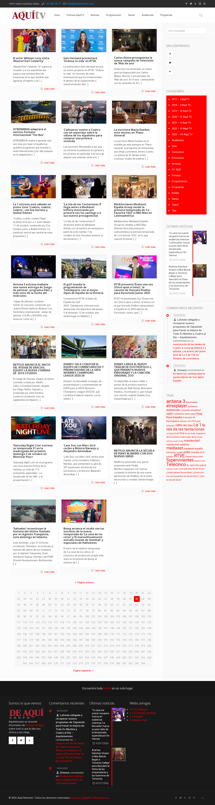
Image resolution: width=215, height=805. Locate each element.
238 (124, 651)
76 (74, 610)
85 (130, 610)
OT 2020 (176, 169)
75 (68, 610)
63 (130, 604)
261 (130, 657)
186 (75, 639)
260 (124, 657)
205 (56, 645)
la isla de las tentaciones (185, 427)
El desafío (187, 417)
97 (68, 616)
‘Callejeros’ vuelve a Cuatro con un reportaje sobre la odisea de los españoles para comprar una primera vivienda (82, 135)
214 (112, 645)
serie (200, 456)
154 (149, 628)
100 (87, 616)
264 (149, 657)
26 (37, 598)
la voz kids (190, 433)
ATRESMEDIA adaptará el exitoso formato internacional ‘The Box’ (29, 132)
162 (62, 634)
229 (68, 651)
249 (56, 657)
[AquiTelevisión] (29, 15)
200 (25, 645)
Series (175, 198)
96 (62, 616)
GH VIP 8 (192, 421)
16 (112, 593)
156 (25, 634)
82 (112, 610)
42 (136, 598)
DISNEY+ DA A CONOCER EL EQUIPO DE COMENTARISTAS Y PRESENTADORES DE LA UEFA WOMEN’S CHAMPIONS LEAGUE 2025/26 (83, 369)
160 (50, 634)
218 (137, 645)
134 (25, 628)
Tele (174, 210)
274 (81, 663)
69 (31, 610)
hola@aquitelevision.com (80, 3)
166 (87, 634)
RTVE (179, 455)
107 (130, 616)
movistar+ (171, 452)
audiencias (173, 410)
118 (62, 622)
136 (37, 628)
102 (99, 616)
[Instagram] (200, 3)
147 (106, 628)
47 (31, 604)
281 (124, 663)
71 (43, 610)
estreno (183, 421)
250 (62, 657)
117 (56, 622)
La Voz (180, 433)
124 (99, 622)
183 (56, 639)
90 (25, 616)
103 (106, 616)
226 (50, 651)
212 (99, 645)
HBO (179, 425)
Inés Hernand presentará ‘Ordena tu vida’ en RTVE (80, 59)
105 (118, 616)
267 (37, 663)
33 (80, 598)
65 (143, 604)
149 (118, 628)
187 (81, 639)
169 (106, 634)
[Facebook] (186, 3)
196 (137, 639)
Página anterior (85, 582)
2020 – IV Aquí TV (182, 116)
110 (149, 616)
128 (124, 622)
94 (49, 616)
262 (137, 657)
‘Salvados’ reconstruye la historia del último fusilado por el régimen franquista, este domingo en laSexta (31, 533)
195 (130, 639)
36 (99, 598)
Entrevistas (178, 157)
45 (18, 604)
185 (68, 639)
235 (106, 651)
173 (130, 634)
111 (19, 622)
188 (87, 639)
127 (118, 622)
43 (143, 598)
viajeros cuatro (172, 469)
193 (118, 639)
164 (75, 634)
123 (93, 622)
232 (87, 651)
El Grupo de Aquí (35, 725)
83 (118, 610)
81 (105, 610)
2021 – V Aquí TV (181, 122)
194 (124, 639)
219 (143, 645)
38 (112, 598)
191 (106, 639)
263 (143, 657)
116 (50, 622)
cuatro (170, 413)
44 (149, 598)
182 (50, 639)
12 (87, 593)
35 (93, 598)
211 (93, 645)
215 (118, 645)
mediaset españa (193, 448)
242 (149, 651)
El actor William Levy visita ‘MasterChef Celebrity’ (31, 59)
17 (118, 593)
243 (19, 657)
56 (87, 604)
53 (68, 604)
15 (105, 593)
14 (99, 593)
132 (149, 622)
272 (68, 663)
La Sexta (170, 433)
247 (43, 657)
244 (25, 657)
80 (99, 610)
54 (74, 604)
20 (136, 593)
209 (81, 645)
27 (43, 598)
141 (68, 628)
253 (81, 657)
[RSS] (204, 3)
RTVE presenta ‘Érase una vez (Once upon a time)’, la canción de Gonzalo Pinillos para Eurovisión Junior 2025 (133, 289)
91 (31, 616)
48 (37, 604)
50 (49, 604)
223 (31, 651)
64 (136, 604)
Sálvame (198, 461)
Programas (178, 187)
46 (25, 604)
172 (124, 634)
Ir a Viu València (138, 709)
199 (19, 645)
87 (143, 610)
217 (130, 645)
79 (93, 610)
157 (31, 634)
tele (203, 461)
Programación (179, 181)
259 (118, 657)
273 (75, 663)
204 (50, 645)
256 (99, 657)
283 (137, 663)
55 (80, 604)
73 (56, 610)
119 (68, 622)
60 (112, 604)
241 (143, 651)
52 (62, 604)
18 (124, 593)
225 (43, 651)
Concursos (178, 151)
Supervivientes (180, 459)
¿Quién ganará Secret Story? (179, 472)
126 (112, 622)
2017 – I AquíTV (180, 99)
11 (80, 593)
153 (143, 628)
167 (93, 634)
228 (62, 651)
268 (43, 663)
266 (31, 663)
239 (130, 651)
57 (93, 604)
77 (80, 610)
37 (105, 598)
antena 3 (175, 401)
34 (87, 598)
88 (149, 610)
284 (143, 663)
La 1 (197, 424)
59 (105, 604)
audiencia (192, 406)
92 (37, 616)
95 (56, 616)
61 (118, 604)
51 (56, 604)
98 (74, 616)
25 (31, 598)
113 (31, 622)
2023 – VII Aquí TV (182, 134)
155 (19, 634)
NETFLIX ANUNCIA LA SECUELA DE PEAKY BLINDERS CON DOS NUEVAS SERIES (134, 453)
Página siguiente (82, 670)
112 (25, 622)
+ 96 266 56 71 (53, 3)
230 (75, 651)
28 (49, 598)
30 (62, 598)
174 (137, 634)
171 (118, 634)
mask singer (185, 437)
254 (87, 657)
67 (18, 610)
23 (18, 598)
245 (31, 657)
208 (75, 645)
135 (31, 628)
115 (43, 622)
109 (143, 616)
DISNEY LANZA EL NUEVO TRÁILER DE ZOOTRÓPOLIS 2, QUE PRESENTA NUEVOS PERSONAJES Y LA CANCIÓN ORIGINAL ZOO (133, 369)
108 (137, 616)
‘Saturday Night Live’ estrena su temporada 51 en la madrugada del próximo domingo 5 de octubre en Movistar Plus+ (32, 451)
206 (62, 645)
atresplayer (176, 405)
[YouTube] (195, 3)
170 (112, 634)
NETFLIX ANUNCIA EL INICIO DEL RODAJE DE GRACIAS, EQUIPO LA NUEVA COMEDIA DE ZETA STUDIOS (31, 369)
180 (37, 639)
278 (106, 663)
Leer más (49, 88)
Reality (175, 193)
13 (93, 593)
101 (93, 616)
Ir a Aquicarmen (138, 720)
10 (74, 593)
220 (149, 645)
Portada (176, 175)
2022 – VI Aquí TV (182, 128)
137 (43, 628)
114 (37, 622)
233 (93, 651)
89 (18, 616)
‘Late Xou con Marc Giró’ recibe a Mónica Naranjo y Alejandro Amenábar (81, 448)
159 (43, 634)
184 (62, 639)
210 (87, 645)
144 (87, 628)
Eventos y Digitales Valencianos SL (90, 797)
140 (62, 628)
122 (87, 622)
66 (149, 604)
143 (81, 628)
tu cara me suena (196, 465)
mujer (179, 452)
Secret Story (191, 456)
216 (124, 645)
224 (37, 651)
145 (93, 628)
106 (124, 616)
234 (99, 651)
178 (25, 639)
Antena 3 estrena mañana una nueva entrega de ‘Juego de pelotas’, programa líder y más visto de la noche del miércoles (32, 290)
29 (56, 598)
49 (43, 604)
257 (106, 657)
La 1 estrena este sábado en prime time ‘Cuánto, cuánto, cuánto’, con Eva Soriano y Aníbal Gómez (32, 208)
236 (112, 651)
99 (80, 616)
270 (56, 663)
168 (99, 634)
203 (43, 645)
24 (25, 598)
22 (149, 593)
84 (124, 610)
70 (37, 610)
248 (50, 657)
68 (25, 610)
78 (87, 610)
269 (50, 663)
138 (50, 628)
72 (49, 610)
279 (112, 663)
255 (93, 657)
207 (68, 645)
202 (37, 645)
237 (118, 651)
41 (130, 598)
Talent (175, 204)
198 (149, 639)
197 (143, 639)
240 (137, 651)
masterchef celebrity (177, 444)
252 (75, 657)
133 (19, 628)
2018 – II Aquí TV (181, 105)
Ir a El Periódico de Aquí (143, 713)
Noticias (176, 163)
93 (43, 616)
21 (143, 593)
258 (112, 657)
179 (31, 639)
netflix (186, 452)
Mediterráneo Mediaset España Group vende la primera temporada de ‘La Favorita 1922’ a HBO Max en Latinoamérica (133, 210)
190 (99, 639)
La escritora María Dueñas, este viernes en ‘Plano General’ (132, 132)
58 (99, 604)
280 (118, 663)
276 (93, 663)
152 (137, 628)
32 (74, 598)
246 (37, 657)
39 (118, 598)
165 (81, 634)
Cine (174, 146)
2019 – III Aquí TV (181, 110)
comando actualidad (191, 410)
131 (143, 622)
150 (124, 628)
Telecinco (176, 464)
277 (99, 663)
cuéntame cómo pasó (185, 413)
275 (87, 663)
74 (62, 610)
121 (81, 622)
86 (136, 610)
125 (106, 622)
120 (75, 622)
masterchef (192, 440)
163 (68, 634)
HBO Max (188, 425)
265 (25, 663)
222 (25, 651)
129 (130, 622)
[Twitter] (191, 3)
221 (19, 651)
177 (19, 639)
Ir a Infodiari (136, 716)
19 (130, 593)
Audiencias (178, 140)
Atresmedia (191, 402)
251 (68, 657)
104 (112, 616)
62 (124, 604)
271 (62, 663)
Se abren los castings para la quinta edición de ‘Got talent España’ (189, 377)
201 (31, 645)
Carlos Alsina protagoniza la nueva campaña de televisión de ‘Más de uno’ (134, 60)
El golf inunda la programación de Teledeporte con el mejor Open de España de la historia (83, 289)
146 (99, 628)
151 (130, 628)
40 (124, 598)
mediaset (174, 448)
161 (56, 634)
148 (112, 628)
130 (137, 622)
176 (149, 634)
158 (37, 634)
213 (106, 645)
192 (112, 639)
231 (81, 651)
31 (68, 598)
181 (43, 639)
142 (75, 628)
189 (93, 639)
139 (56, 628)
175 (143, 634)
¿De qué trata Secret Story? (192, 469)
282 (130, 663)
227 (56, 651)
